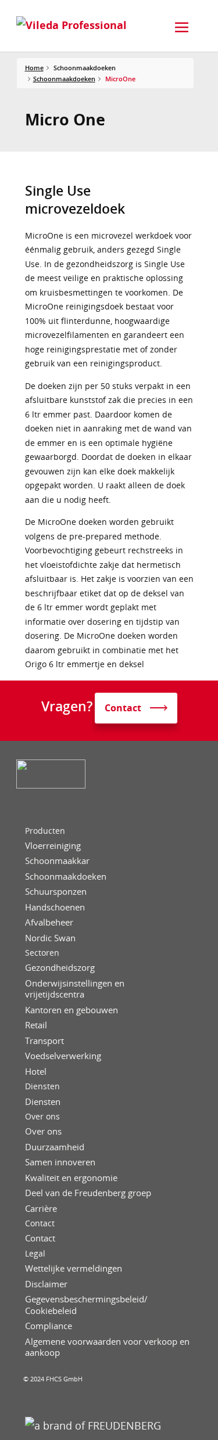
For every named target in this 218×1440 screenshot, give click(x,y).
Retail (36, 1025)
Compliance (48, 1325)
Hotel (36, 1071)
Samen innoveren (60, 1162)
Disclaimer (46, 1284)
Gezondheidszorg (60, 967)
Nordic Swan (50, 938)
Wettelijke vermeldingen (73, 1268)
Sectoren (42, 953)
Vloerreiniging (53, 845)
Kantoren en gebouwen (71, 1010)
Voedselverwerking (63, 1055)
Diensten (42, 1086)
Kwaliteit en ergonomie (71, 1177)
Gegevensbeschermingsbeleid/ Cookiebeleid (86, 1305)
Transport (44, 1040)
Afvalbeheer (49, 922)
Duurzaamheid (54, 1147)
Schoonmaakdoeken (64, 78)
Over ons (42, 1116)
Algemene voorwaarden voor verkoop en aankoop (107, 1347)
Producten (45, 831)
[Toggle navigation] (182, 27)
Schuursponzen (56, 891)
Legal (35, 1253)
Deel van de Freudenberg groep (88, 1192)
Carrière (41, 1208)
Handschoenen (55, 907)
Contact (40, 1223)
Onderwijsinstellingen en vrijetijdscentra (74, 989)
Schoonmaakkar (57, 860)
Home (34, 67)
